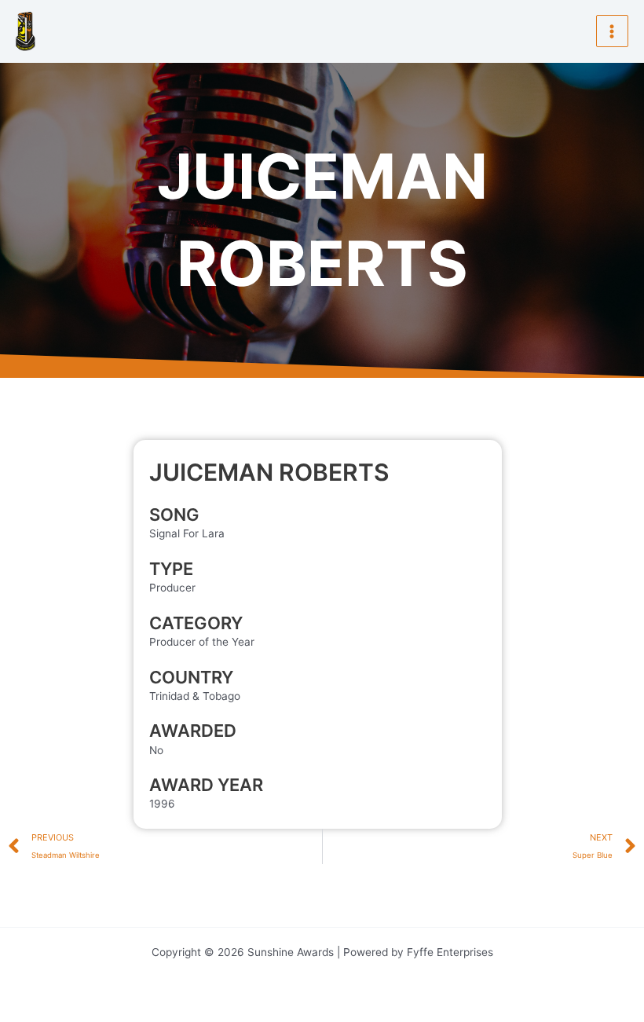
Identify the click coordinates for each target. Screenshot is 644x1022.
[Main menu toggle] (612, 31)
